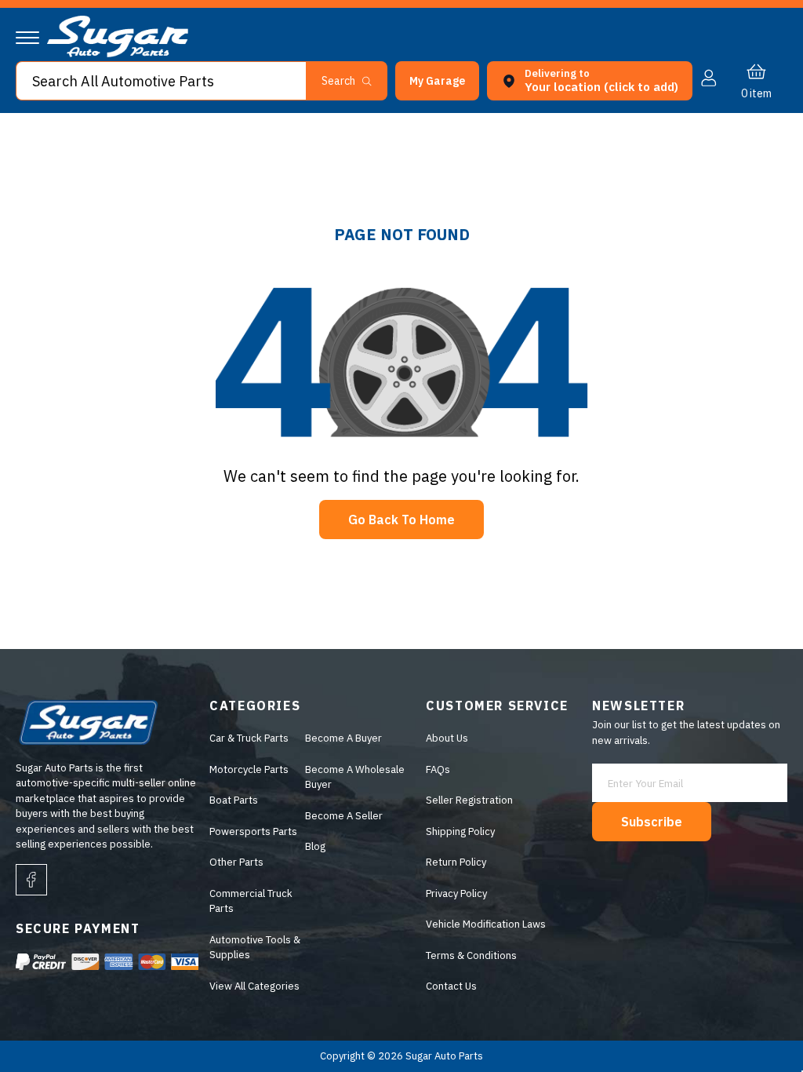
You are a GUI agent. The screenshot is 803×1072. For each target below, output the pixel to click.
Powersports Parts (253, 831)
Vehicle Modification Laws (486, 924)
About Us (447, 738)
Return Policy (456, 862)
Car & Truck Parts (249, 738)
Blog (315, 846)
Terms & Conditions (471, 955)
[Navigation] (27, 38)
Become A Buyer (343, 738)
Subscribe (651, 822)
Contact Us (451, 986)
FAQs (438, 769)
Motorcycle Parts (249, 769)
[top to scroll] (757, 1026)
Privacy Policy (456, 893)
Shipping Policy (460, 831)
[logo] (117, 53)
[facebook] (31, 879)
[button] (802, 1067)
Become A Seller (344, 815)
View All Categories (254, 986)
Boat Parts (233, 800)
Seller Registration (469, 800)
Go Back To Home (401, 519)
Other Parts (236, 862)
